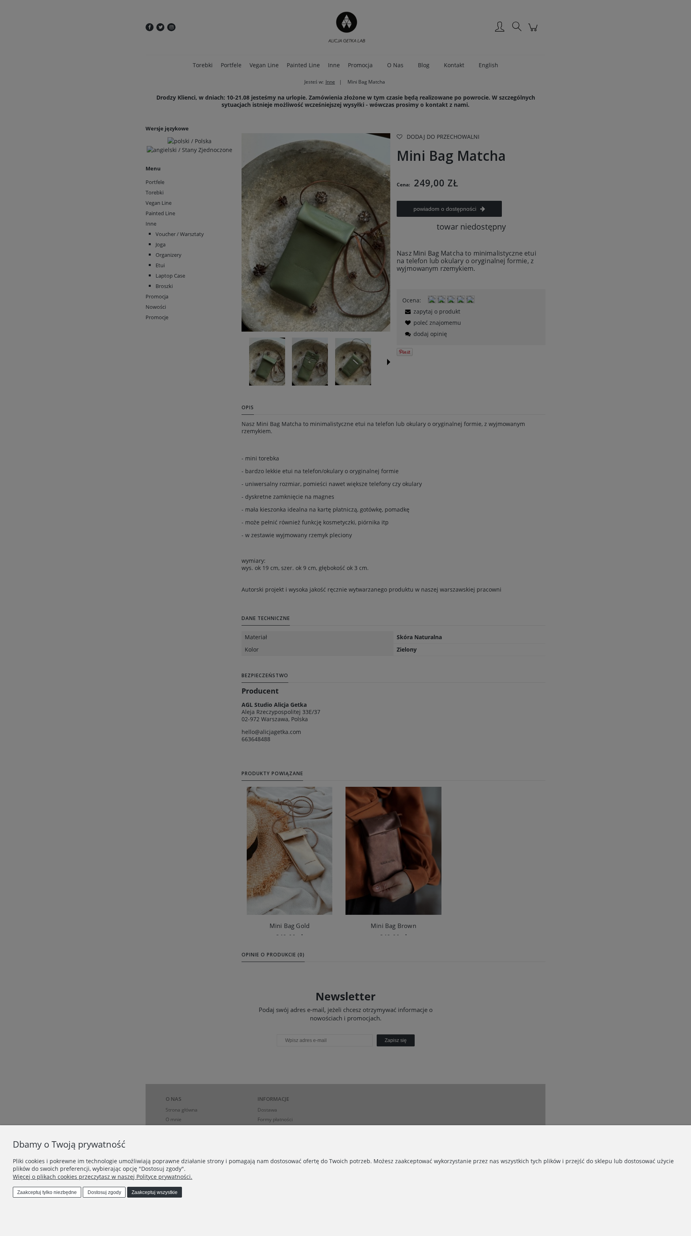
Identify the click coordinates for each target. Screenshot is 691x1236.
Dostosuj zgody (104, 1192)
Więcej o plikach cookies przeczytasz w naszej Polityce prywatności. (102, 1176)
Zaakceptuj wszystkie (155, 1192)
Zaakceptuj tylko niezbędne (47, 1192)
